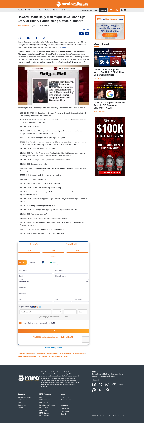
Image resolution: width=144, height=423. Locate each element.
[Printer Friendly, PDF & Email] (28, 38)
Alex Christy (97, 78)
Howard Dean (40, 353)
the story (62, 47)
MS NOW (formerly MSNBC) (27, 356)
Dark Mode (93, 10)
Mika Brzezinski (65, 353)
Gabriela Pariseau (99, 111)
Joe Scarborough (52, 353)
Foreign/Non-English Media (58, 356)
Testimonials (85, 10)
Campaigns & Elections (26, 353)
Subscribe (103, 10)
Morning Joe (43, 356)
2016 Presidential (79, 353)
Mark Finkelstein (24, 26)
